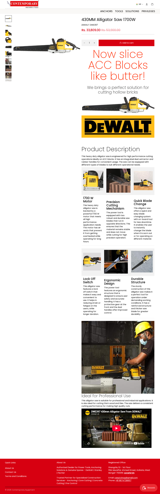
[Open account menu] (147, 4)
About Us (9, 468)
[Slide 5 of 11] (8, 47)
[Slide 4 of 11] (8, 40)
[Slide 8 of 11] (8, 68)
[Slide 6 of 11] (8, 54)
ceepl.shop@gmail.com (126, 477)
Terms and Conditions (15, 476)
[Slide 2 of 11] (8, 26)
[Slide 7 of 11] (8, 61)
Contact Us (10, 472)
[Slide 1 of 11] (8, 19)
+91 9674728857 (123, 480)
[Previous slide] (15, 48)
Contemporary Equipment (23, 490)
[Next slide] (77, 48)
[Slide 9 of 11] (8, 75)
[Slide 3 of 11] (8, 33)
